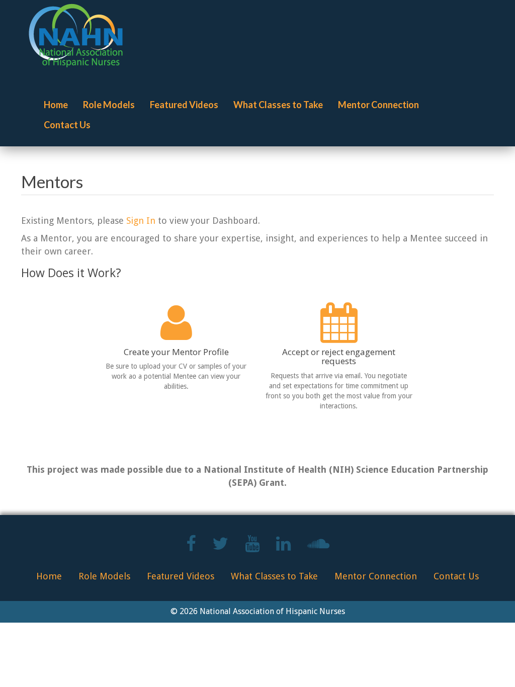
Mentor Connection (378, 104)
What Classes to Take (278, 104)
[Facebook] (191, 547)
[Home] (79, 35)
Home (56, 104)
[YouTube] (252, 547)
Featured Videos (184, 104)
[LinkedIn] (283, 547)
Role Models (109, 104)
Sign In (140, 220)
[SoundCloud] (318, 547)
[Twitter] (220, 547)
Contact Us (67, 124)
